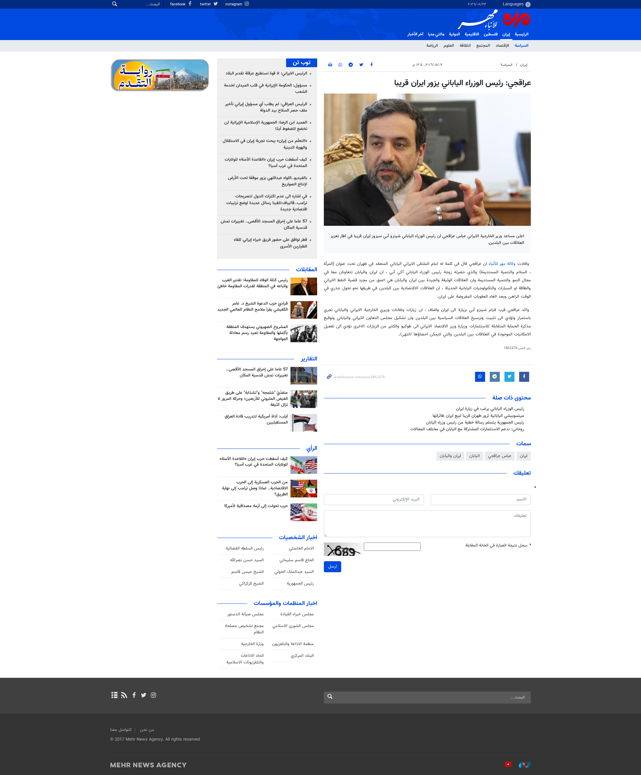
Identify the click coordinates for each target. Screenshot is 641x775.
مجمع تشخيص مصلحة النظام (244, 629)
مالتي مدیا (436, 34)
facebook (178, 4)
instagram (234, 4)
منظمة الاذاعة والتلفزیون (293, 644)
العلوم (449, 45)
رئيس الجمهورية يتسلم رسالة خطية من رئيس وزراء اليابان (475, 422)
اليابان (474, 456)
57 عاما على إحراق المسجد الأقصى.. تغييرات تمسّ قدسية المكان (264, 224)
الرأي (311, 448)
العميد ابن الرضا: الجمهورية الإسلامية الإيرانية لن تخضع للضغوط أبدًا (265, 125)
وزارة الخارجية (252, 644)
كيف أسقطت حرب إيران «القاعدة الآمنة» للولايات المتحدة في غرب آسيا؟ (266, 162)
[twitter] (144, 696)
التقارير (309, 359)
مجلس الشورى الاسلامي (293, 626)
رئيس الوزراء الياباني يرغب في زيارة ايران (490, 409)
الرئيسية (521, 34)
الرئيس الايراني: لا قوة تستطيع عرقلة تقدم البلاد (266, 73)
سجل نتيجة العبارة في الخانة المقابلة (498, 545)
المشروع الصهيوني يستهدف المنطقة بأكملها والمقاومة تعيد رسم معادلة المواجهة (257, 333)
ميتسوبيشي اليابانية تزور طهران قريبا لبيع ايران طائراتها (478, 416)
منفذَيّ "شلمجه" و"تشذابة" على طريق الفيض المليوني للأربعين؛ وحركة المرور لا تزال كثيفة (253, 399)
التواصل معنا (121, 730)
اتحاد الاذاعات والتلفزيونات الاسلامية (245, 658)
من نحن (147, 730)
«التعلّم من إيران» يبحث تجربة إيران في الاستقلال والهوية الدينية (265, 144)
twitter (206, 4)
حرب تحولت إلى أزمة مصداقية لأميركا (256, 506)
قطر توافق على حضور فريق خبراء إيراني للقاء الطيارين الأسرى (270, 243)
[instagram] (153, 696)
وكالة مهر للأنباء (502, 264)
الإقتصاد (502, 45)
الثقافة (465, 45)
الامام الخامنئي (301, 548)
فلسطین (491, 34)
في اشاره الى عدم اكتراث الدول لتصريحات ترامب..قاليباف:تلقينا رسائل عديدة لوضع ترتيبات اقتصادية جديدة (266, 202)
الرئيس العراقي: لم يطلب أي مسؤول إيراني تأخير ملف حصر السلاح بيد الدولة (266, 107)
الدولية (454, 34)
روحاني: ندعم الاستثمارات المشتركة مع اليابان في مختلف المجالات (467, 429)
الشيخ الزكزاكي (251, 583)
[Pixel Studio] (504, 765)
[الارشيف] (114, 696)
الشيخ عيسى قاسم (247, 572)
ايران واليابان (450, 456)
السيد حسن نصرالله (247, 560)
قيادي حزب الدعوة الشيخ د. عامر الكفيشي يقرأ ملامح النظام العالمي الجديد (252, 306)
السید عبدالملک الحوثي (294, 572)
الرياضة (432, 45)
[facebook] (134, 696)
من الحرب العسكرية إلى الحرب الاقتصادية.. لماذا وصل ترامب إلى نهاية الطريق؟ (255, 488)
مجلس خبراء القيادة (297, 614)
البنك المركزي (302, 655)
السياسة (521, 45)
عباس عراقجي (499, 456)
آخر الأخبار (415, 34)
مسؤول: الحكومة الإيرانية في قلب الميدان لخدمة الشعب (265, 88)
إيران (506, 34)
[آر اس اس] (124, 696)
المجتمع (483, 45)
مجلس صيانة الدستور (245, 614)
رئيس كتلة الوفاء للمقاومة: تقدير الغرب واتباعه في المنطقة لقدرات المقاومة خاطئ (252, 283)
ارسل (332, 566)
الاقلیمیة (472, 34)
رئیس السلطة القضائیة (245, 548)
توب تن (301, 62)
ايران (523, 456)
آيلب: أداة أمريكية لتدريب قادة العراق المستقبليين (256, 419)
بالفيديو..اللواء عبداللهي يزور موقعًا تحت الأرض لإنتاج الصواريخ (267, 181)
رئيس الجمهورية (300, 583)
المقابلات (306, 270)
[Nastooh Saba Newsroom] (521, 765)
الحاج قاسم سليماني (296, 560)
